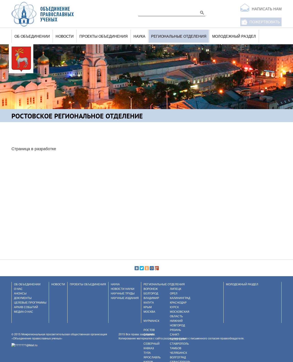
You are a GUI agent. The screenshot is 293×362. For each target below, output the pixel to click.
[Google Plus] (157, 268)
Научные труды (123, 293)
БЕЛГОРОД (151, 293)
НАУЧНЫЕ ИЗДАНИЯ (125, 298)
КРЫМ (148, 307)
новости (65, 36)
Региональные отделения (178, 36)
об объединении (32, 36)
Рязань (175, 330)
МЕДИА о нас (23, 311)
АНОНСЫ (20, 293)
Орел (173, 293)
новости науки (122, 289)
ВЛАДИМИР (151, 298)
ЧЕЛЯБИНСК (178, 352)
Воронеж (151, 289)
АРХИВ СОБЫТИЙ (26, 307)
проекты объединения (103, 36)
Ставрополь (179, 343)
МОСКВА (149, 311)
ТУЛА (147, 352)
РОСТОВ (149, 330)
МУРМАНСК (151, 321)
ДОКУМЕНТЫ (23, 298)
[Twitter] (142, 268)
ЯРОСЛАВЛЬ (152, 357)
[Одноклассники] (147, 268)
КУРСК (174, 307)
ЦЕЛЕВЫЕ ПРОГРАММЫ (30, 302)
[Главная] (42, 14)
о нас (18, 289)
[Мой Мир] (152, 268)
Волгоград (178, 357)
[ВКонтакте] (137, 268)
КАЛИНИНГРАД (180, 298)
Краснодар (178, 302)
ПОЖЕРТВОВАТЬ (265, 21)
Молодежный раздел (234, 36)
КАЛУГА (149, 302)
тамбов (175, 348)
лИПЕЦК (175, 289)
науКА (139, 36)
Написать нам (267, 8)
